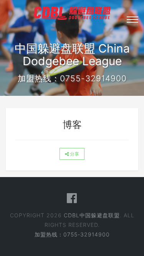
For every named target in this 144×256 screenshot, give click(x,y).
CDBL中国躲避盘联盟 (92, 215)
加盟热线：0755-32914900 (72, 234)
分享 (74, 154)
